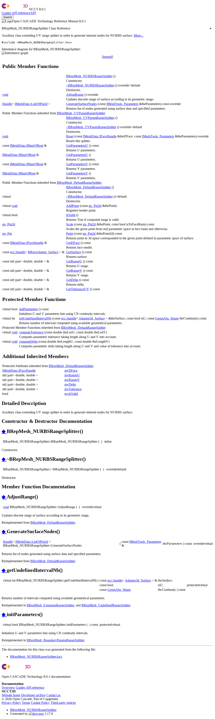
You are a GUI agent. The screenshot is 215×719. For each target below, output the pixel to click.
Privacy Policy (11, 702)
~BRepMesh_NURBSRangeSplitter (90, 85)
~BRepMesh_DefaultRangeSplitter (89, 196)
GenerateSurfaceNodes (81, 104)
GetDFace (73, 243)
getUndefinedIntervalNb (35, 318)
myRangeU (72, 375)
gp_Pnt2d (95, 206)
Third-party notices (63, 702)
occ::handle (17, 252)
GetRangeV (74, 270)
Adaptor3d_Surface (92, 318)
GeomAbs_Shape (167, 318)
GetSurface (73, 252)
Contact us (53, 695)
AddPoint (72, 206)
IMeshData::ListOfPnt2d (31, 104)
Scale (69, 224)
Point (69, 233)
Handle (7, 104)
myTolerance (73, 389)
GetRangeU (74, 261)
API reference (35, 687)
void (5, 94)
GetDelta (72, 280)
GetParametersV (77, 164)
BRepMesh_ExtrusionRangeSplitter (50, 605)
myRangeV (72, 380)
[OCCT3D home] (15, 9)
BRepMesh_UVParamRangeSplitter (81, 113)
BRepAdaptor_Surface (43, 252)
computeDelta (28, 341)
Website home (11, 695)
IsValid (70, 215)
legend (107, 57)
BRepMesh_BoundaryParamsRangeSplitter (55, 640)
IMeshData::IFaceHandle (100, 136)
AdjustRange (75, 94)
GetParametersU (77, 145)
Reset (69, 136)
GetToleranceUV (77, 289)
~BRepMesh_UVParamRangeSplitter (91, 127)
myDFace (70, 370)
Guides (6, 13)
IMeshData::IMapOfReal (26, 145)
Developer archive (33, 695)
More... (138, 35)
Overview (8, 687)
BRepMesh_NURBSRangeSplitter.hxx (36, 656)
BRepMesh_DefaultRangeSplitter (79, 182)
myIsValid (71, 393)
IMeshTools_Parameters (122, 104)
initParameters (28, 309)
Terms (26, 702)
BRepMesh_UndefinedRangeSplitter (105, 605)
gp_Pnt (7, 233)
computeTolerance (31, 332)
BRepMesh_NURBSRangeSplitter (89, 76)
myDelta (70, 384)
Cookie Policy (40, 702)
